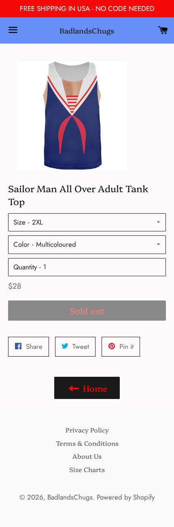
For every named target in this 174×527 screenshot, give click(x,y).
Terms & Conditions (87, 443)
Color (21, 244)
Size (19, 222)
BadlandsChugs (86, 30)
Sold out (87, 310)
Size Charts (87, 469)
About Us (87, 455)
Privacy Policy (87, 429)
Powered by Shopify (126, 497)
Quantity (25, 267)
